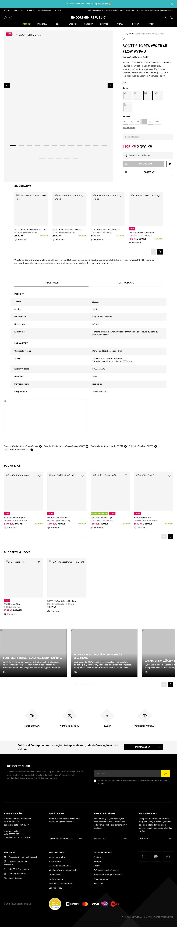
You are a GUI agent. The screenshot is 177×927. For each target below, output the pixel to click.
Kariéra (58, 10)
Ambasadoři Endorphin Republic (108, 875)
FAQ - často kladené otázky (106, 870)
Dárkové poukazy (57, 879)
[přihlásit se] (166, 17)
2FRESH (139, 917)
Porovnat (22, 240)
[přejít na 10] (87, 145)
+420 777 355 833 (166, 10)
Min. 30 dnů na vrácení (19, 869)
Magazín (97, 861)
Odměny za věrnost (17, 874)
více (124, 82)
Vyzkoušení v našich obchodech (23, 857)
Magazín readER (44, 10)
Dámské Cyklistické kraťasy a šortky (21, 446)
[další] (160, 252)
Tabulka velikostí (129, 128)
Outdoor (88, 24)
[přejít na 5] (46, 145)
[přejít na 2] (21, 145)
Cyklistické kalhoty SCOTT (141, 446)
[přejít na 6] (54, 145)
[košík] (172, 17)
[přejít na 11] (95, 145)
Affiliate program (101, 879)
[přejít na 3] (29, 145)
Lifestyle (104, 24)
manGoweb (167, 917)
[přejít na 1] (13, 145)
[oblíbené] (11, 17)
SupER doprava (15, 878)
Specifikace (51, 283)
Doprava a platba (57, 857)
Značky (135, 24)
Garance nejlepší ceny (139, 155)
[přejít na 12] (104, 145)
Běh (57, 24)
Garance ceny (55, 875)
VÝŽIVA (120, 24)
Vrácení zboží (55, 861)
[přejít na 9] (79, 145)
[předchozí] (153, 252)
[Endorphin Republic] (88, 17)
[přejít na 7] (62, 145)
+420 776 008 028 (127, 10)
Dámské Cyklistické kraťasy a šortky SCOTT (64, 446)
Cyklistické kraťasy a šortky (153, 34)
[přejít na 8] (71, 145)
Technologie (125, 283)
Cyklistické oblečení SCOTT (16, 450)
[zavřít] (172, 4)
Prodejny (30, 10)
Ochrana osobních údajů (60, 866)
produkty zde (102, 4)
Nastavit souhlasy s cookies (61, 884)
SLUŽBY (151, 24)
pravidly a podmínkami (46, 778)
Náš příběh (18, 10)
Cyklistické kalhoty (133, 34)
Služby (97, 866)
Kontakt (7, 10)
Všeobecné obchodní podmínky (63, 870)
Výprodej (26, 24)
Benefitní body (55, 888)
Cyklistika (42, 24)
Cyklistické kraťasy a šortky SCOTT (106, 446)
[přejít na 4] (37, 145)
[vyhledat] (5, 17)
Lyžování (73, 24)
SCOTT (95, 302)
